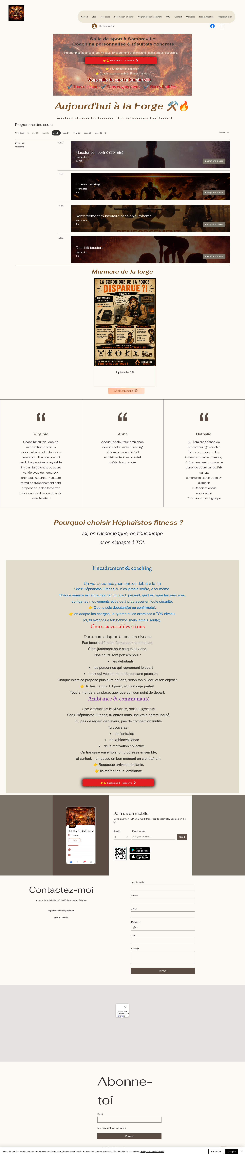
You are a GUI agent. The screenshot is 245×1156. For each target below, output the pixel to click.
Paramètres (216, 1151)
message (135, 949)
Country (117, 831)
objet (133, 935)
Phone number (139, 831)
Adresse (134, 895)
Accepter (232, 1151)
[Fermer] (241, 1151)
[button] (221, 26)
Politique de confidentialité (152, 1151)
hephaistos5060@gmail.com (61, 910)
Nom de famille (137, 882)
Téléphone (135, 922)
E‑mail (134, 909)
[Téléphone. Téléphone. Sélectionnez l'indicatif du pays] (135, 927)
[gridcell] (56, 132)
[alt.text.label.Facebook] (212, 26)
